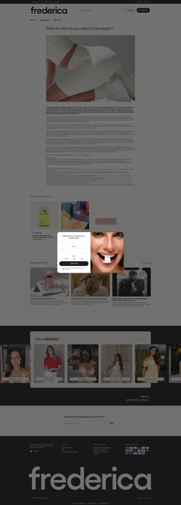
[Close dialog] (120, 235)
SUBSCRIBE (74, 264)
